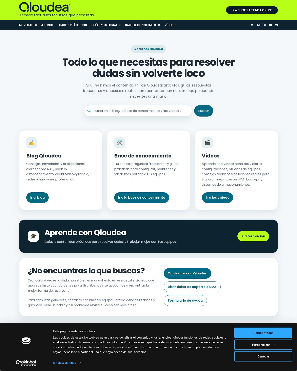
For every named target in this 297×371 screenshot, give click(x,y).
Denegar (263, 356)
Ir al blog (37, 197)
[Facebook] (258, 25)
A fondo (48, 25)
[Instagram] (264, 25)
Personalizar (261, 344)
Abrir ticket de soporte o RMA (192, 287)
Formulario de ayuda (185, 300)
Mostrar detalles (64, 363)
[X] (252, 25)
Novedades (28, 25)
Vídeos (170, 25)
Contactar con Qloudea (187, 273)
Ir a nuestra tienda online (252, 10)
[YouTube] (270, 25)
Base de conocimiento (142, 25)
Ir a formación (253, 236)
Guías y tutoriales (106, 25)
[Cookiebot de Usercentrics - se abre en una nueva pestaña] (26, 363)
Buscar (203, 110)
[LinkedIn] (276, 25)
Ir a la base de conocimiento (141, 197)
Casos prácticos (73, 25)
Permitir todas (263, 333)
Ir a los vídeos (217, 197)
